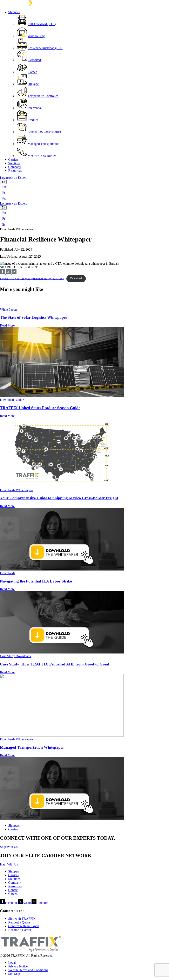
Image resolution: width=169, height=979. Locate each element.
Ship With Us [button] (9, 847)
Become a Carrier (19, 930)
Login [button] (4, 177)
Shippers (14, 12)
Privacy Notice (18, 966)
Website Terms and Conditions (28, 970)
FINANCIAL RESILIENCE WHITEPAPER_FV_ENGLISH (32, 278)
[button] (84, 299)
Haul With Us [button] (9, 864)
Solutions (14, 163)
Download (76, 278)
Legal (12, 962)
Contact (13, 890)
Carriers (13, 159)
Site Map (14, 973)
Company (14, 167)
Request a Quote (19, 922)
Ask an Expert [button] (17, 177)
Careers (13, 893)
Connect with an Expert (23, 926)
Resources (15, 170)
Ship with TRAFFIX (22, 918)
